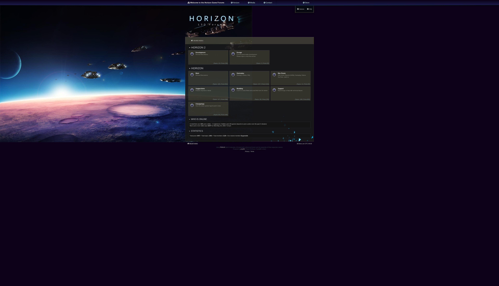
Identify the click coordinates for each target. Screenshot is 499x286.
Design (239, 52)
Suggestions (200, 89)
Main (197, 73)
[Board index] (210, 20)
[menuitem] (235, 2)
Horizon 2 (198, 47)
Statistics (197, 131)
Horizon (197, 68)
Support (281, 89)
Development (200, 52)
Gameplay (240, 73)
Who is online (199, 119)
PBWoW (222, 147)
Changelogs (200, 104)
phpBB (243, 149)
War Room (282, 73)
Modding (240, 89)
